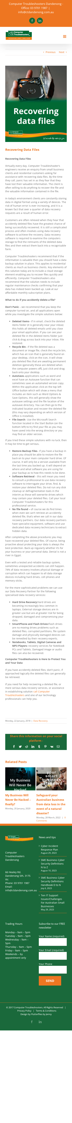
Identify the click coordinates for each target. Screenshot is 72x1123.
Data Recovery (40, 720)
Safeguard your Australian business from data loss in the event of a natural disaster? (50, 804)
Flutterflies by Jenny (41, 1014)
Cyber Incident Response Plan (49, 847)
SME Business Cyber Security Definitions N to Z (53, 863)
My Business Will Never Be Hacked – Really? (18, 799)
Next (61, 52)
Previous (51, 52)
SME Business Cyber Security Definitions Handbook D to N (53, 881)
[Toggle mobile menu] (65, 36)
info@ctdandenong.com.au (36, 12)
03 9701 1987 (21, 883)
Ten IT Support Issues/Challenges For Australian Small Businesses (52, 901)
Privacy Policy (24, 1010)
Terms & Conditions (46, 1010)
